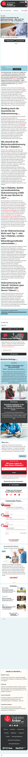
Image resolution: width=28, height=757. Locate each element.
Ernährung (15, 10)
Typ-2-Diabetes (19, 83)
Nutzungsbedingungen (14, 743)
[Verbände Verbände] (18, 614)
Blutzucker (22, 87)
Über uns (6, 729)
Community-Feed (7, 10)
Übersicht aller (13, 614)
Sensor (10, 133)
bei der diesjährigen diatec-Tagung (11, 121)
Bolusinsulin (22, 207)
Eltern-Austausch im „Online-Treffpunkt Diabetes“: (9, 608)
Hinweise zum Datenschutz (8, 346)
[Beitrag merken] (9, 40)
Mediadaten (13, 733)
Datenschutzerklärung (17, 736)
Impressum (21, 733)
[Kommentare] (22, 329)
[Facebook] (8, 495)
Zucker (2, 74)
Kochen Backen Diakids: (8, 591)
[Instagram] (12, 495)
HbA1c (17, 251)
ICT (18, 210)
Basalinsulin (4, 207)
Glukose (22, 75)
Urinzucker (22, 124)
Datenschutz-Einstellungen (14, 740)
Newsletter (12, 729)
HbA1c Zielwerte (5, 707)
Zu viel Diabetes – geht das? (17, 700)
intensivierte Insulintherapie (10, 210)
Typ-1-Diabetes (9, 150)
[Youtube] (16, 495)
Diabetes (15, 78)
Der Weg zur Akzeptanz (6, 697)
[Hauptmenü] (26, 5)
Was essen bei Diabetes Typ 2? (17, 689)
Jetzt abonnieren (14, 354)
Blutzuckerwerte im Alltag (15, 707)
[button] (12, 582)
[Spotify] (20, 495)
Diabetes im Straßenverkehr (15, 679)
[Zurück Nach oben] (1, 755)
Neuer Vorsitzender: (8, 599)
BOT (18, 216)
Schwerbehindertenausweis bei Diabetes (10, 708)
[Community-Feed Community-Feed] (18, 539)
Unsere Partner (20, 729)
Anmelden (22, 2)
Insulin (8, 151)
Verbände (6, 733)
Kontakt (8, 736)
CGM (25, 82)
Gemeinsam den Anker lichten (8, 677)
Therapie (18, 173)
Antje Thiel (14, 37)
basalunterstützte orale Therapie (9, 216)
